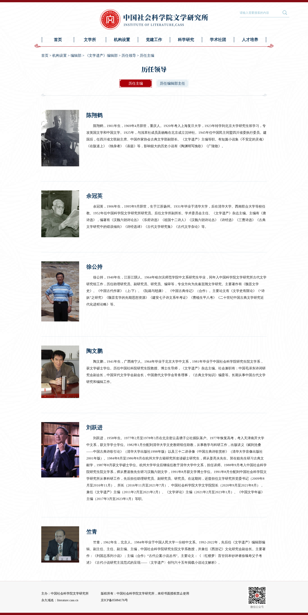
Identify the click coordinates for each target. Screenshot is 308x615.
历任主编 (147, 55)
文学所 (90, 39)
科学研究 (186, 39)
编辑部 (76, 55)
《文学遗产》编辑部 (101, 55)
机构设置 (122, 39)
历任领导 (129, 55)
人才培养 (250, 39)
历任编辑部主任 (172, 83)
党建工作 (154, 39)
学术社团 (218, 39)
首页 (58, 39)
